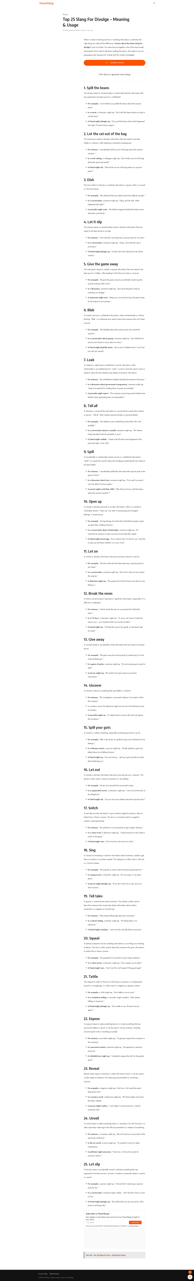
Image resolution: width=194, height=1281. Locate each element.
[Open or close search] (154, 3)
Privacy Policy (43, 1274)
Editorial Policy (54, 1274)
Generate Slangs (117, 63)
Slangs (65, 14)
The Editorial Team (68, 30)
